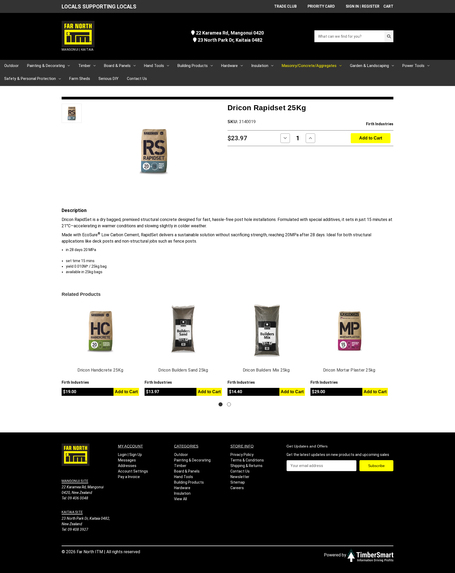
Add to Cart (126, 391)
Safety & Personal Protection (30, 78)
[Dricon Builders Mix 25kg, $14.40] (266, 330)
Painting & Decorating (46, 65)
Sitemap (237, 482)
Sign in (352, 6)
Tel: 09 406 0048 (75, 498)
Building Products (192, 65)
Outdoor (11, 65)
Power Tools (413, 65)
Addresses (127, 466)
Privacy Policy (242, 454)
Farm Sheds (79, 78)
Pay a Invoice (129, 477)
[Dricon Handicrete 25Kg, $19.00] (100, 330)
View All (180, 499)
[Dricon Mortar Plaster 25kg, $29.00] (349, 330)
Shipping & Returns (246, 466)
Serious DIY (108, 78)
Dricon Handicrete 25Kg (100, 370)
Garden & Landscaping (369, 65)
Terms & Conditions (247, 460)
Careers (237, 488)
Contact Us (137, 78)
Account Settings (133, 471)
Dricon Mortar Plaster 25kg (349, 370)
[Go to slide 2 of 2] (229, 404)
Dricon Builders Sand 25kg (183, 370)
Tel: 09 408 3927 (75, 529)
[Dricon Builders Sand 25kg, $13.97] (183, 330)
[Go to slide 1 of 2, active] (220, 404)
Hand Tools (154, 65)
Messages (127, 460)
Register (370, 6)
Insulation (259, 65)
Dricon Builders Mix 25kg (266, 370)
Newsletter (239, 477)
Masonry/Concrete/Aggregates (309, 65)
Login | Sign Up (130, 454)
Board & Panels (117, 65)
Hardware (229, 65)
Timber (84, 65)
